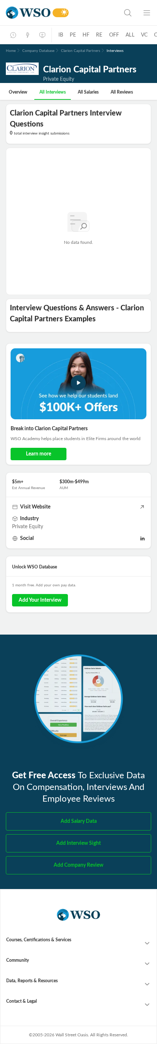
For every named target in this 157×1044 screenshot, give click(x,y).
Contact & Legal (21, 1001)
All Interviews (52, 92)
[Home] (28, 12)
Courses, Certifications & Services (38, 940)
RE (99, 35)
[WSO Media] (42, 35)
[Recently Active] (13, 35)
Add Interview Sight (78, 843)
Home (11, 51)
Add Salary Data (79, 821)
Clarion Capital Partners (80, 51)
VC (144, 35)
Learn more (38, 454)
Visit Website (35, 507)
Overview (18, 92)
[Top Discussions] (27, 35)
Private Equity (27, 526)
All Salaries (88, 92)
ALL (130, 35)
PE (73, 35)
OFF (114, 35)
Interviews (115, 51)
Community (17, 960)
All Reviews (122, 92)
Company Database (38, 51)
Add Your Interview (40, 600)
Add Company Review (78, 865)
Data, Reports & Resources (32, 981)
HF (86, 35)
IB (60, 35)
